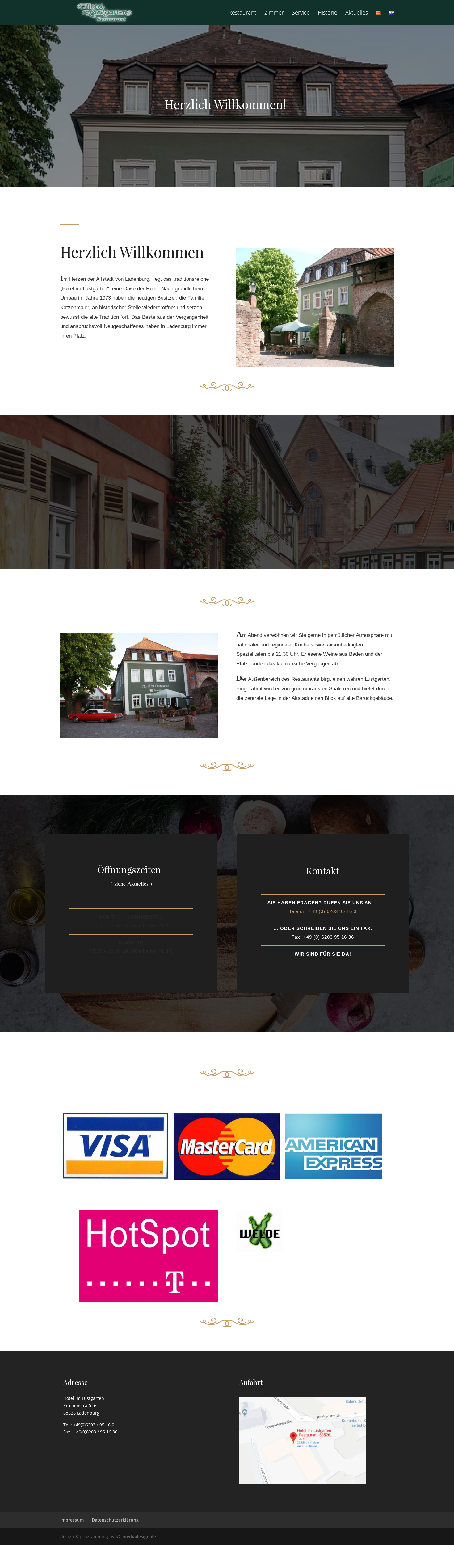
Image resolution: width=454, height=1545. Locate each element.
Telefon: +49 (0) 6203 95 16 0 (322, 911)
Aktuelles (356, 13)
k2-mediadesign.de (136, 1536)
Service (301, 13)
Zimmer (274, 13)
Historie (327, 13)
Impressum (72, 1520)
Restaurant (242, 13)
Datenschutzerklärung (115, 1520)
